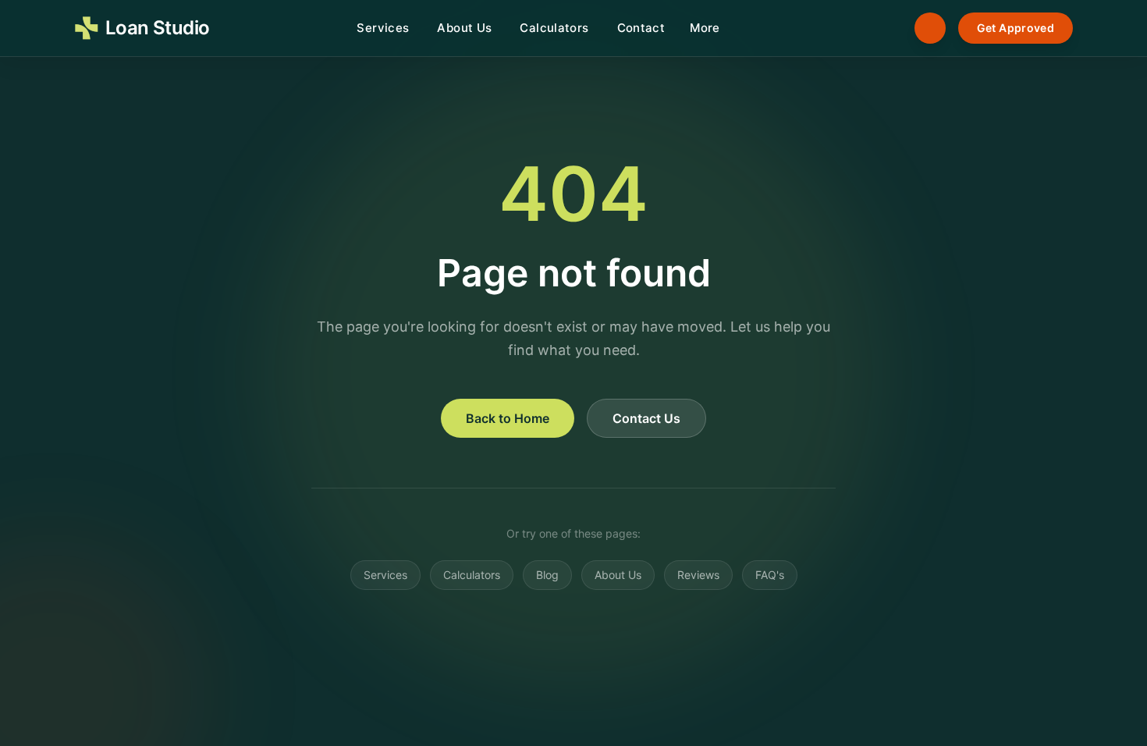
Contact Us (646, 418)
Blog (547, 574)
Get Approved (1015, 27)
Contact (641, 27)
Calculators (554, 27)
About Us (464, 27)
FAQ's (769, 574)
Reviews (698, 574)
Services (383, 27)
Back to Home (507, 418)
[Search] (886, 28)
